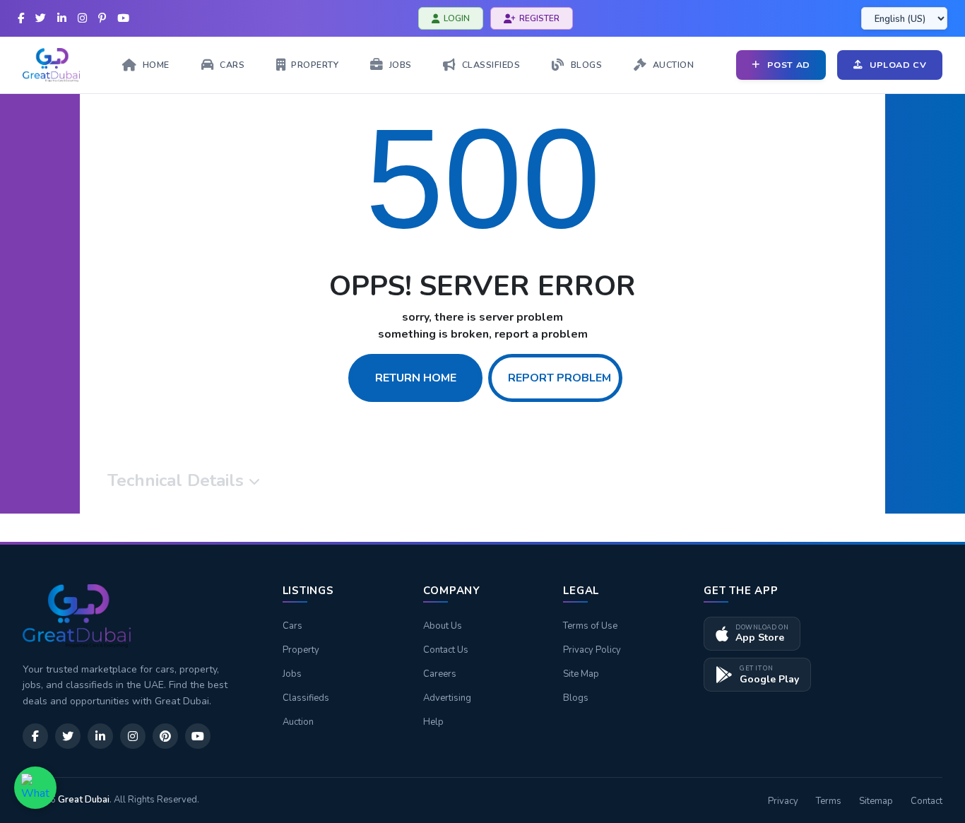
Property (301, 650)
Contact (926, 801)
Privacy (783, 801)
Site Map (581, 674)
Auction (298, 722)
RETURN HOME (415, 378)
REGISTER (539, 18)
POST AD (788, 65)
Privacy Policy (592, 650)
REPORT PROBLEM (559, 378)
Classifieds (306, 698)
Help (433, 722)
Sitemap (876, 801)
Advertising (447, 698)
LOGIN (457, 18)
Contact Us (445, 650)
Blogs (575, 698)
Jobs (292, 674)
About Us (442, 626)
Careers (439, 674)
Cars (292, 626)
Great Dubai (83, 799)
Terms (828, 801)
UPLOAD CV (898, 65)
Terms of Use (590, 626)
